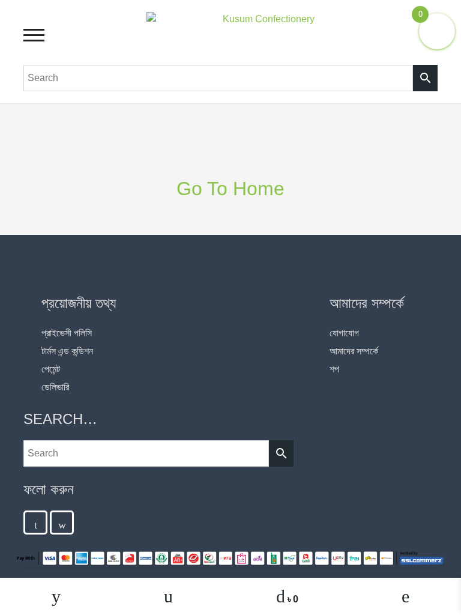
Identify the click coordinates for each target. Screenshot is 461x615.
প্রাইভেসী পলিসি (66, 333)
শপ (334, 369)
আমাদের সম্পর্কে (354, 351)
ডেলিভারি (55, 387)
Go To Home (230, 188)
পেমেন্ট (50, 369)
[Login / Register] (405, 596)
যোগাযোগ (344, 333)
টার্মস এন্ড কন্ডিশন (67, 351)
